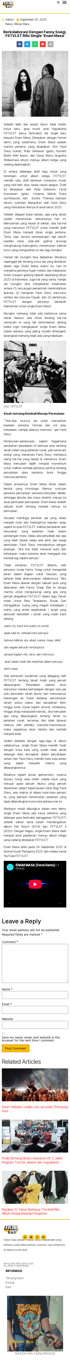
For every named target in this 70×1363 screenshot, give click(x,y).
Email (7, 1004)
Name (7, 989)
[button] (58, 2)
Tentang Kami (15, 1278)
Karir (8, 1287)
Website (7, 1018)
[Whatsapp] (37, 1237)
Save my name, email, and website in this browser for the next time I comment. (31, 1039)
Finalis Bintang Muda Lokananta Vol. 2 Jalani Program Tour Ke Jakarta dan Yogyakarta (32, 1160)
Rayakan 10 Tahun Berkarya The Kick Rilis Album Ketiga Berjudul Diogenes (30, 1211)
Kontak (10, 1282)
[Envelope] (43, 1237)
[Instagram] (25, 1237)
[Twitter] (31, 1237)
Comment (10, 941)
